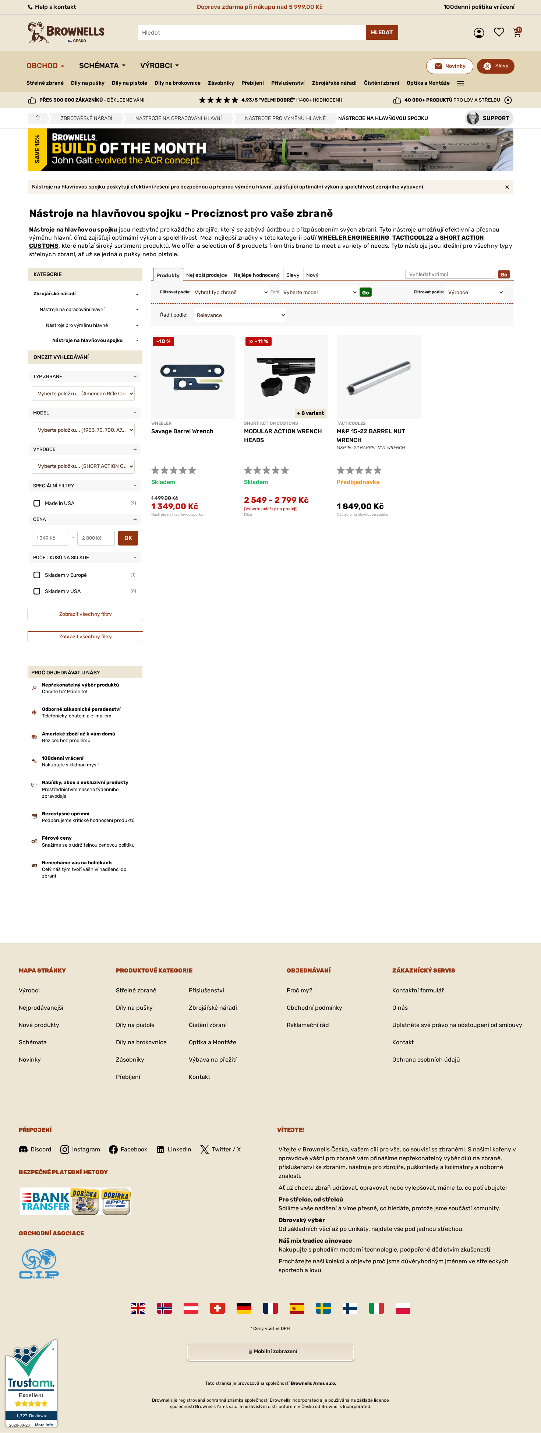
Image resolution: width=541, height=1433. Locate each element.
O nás (400, 1007)
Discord (41, 1149)
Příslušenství (288, 83)
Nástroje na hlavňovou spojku (177, 514)
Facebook (134, 1149)
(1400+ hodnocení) (291, 100)
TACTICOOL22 (412, 237)
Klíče (248, 514)
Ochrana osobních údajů (426, 1059)
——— (461, 82)
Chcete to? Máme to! (64, 691)
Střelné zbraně (45, 83)
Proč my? (299, 990)
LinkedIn (179, 1149)
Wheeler (161, 423)
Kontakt (199, 1076)
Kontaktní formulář (418, 990)
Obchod (42, 65)
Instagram (86, 1149)
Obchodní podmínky (314, 1007)
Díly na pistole (129, 83)
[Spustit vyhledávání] (382, 32)
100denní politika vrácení (479, 6)
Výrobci (156, 65)
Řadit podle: (174, 315)
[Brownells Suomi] (350, 1308)
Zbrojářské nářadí (334, 83)
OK (128, 537)
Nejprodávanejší (41, 1007)
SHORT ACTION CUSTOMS (271, 423)
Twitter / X (226, 1149)
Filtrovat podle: (175, 292)
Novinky (30, 1059)
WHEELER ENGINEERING (353, 237)
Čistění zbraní (381, 83)
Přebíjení (252, 83)
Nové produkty (39, 1024)
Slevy (502, 66)
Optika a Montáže (428, 83)
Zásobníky (221, 83)
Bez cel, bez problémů (66, 740)
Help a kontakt (54, 6)
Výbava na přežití (213, 1059)
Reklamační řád (308, 1024)
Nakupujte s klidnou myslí (70, 764)
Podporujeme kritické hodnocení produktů (88, 820)
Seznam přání (501, 32)
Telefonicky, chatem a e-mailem (77, 716)
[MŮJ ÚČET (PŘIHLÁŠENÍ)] (480, 33)
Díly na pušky (88, 83)
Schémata (99, 65)
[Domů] (36, 118)
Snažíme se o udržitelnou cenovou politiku (88, 845)
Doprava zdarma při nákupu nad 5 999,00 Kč (260, 6)
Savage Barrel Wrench (182, 431)
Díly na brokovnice (178, 83)
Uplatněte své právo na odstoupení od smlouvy (457, 1024)
